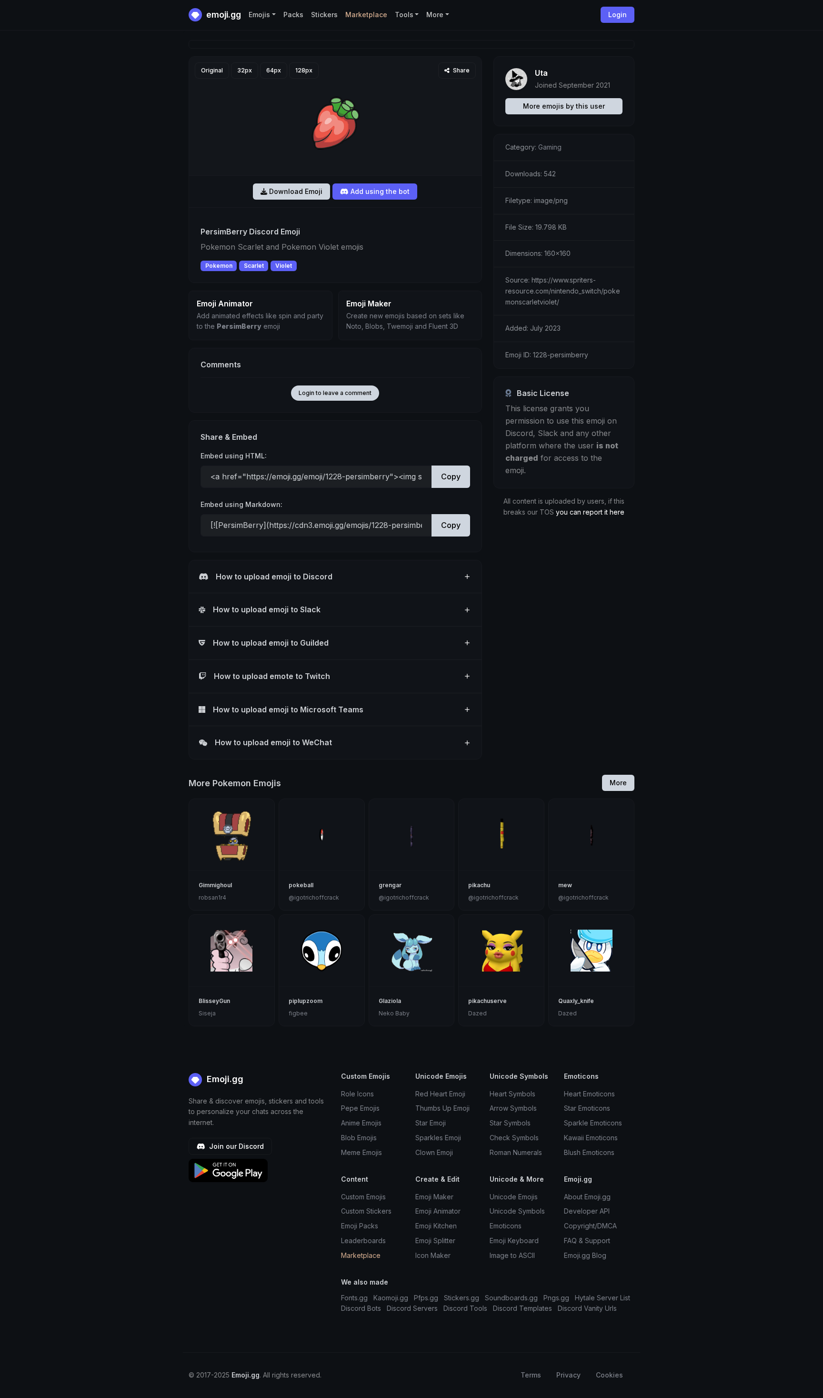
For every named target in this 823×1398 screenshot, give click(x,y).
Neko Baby (394, 1013)
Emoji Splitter (435, 1240)
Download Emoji (294, 191)
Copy (451, 476)
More (618, 783)
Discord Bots (361, 1308)
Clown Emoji (434, 1152)
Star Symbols (510, 1123)
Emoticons (506, 1226)
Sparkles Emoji (438, 1138)
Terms (531, 1375)
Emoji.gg (223, 1079)
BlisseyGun (214, 1000)
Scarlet (254, 265)
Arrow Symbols (513, 1108)
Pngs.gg (556, 1298)
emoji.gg (222, 15)
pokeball (301, 885)
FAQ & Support (587, 1240)
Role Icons (357, 1094)
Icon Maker (433, 1255)
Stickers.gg (461, 1298)
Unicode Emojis (514, 1197)
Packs (293, 14)
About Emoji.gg (587, 1197)
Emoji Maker (434, 1197)
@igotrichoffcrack (314, 897)
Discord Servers (412, 1308)
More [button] (434, 14)
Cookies (609, 1375)
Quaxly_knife (576, 1000)
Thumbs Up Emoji (442, 1108)
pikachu (479, 885)
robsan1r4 (212, 897)
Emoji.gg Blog (585, 1255)
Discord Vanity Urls (587, 1308)
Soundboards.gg (511, 1298)
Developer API (587, 1211)
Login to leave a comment (335, 392)
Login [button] (617, 14)
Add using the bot (379, 191)
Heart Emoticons (589, 1094)
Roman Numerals (516, 1152)
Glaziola (390, 1000)
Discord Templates (522, 1308)
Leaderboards (363, 1240)
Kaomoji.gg (390, 1298)
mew (565, 885)
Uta (541, 73)
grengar (390, 885)
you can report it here (590, 512)
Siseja (207, 1013)
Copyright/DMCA (590, 1226)
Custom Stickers (366, 1211)
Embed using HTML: (234, 456)
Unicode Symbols (517, 1211)
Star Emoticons (587, 1108)
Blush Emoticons (589, 1152)
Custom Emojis (363, 1197)
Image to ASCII (512, 1255)
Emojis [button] (259, 14)
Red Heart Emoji (440, 1094)
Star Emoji (430, 1123)
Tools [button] (404, 14)
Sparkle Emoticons (593, 1123)
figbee (298, 1013)
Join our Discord (235, 1146)
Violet (283, 265)
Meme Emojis (361, 1152)
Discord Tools (465, 1308)
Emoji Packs (359, 1226)
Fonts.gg (354, 1298)
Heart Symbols (512, 1094)
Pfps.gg (426, 1298)
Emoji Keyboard (514, 1240)
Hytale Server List (602, 1298)
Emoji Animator (438, 1211)
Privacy (568, 1375)
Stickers (324, 14)
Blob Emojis (359, 1138)
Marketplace (366, 14)
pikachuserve (487, 1000)
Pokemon (218, 265)
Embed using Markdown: (241, 504)
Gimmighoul (215, 885)
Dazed (477, 1013)
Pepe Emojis (360, 1108)
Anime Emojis (361, 1123)
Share (461, 70)
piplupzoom (305, 1000)
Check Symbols (514, 1138)
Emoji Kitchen (436, 1226)
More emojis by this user (564, 106)
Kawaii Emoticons (591, 1138)
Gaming (550, 147)
